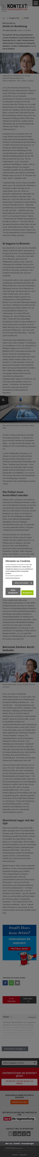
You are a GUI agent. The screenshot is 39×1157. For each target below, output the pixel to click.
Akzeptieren (27, 592)
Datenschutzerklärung (13, 578)
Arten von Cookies (21, 583)
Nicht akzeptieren (13, 591)
